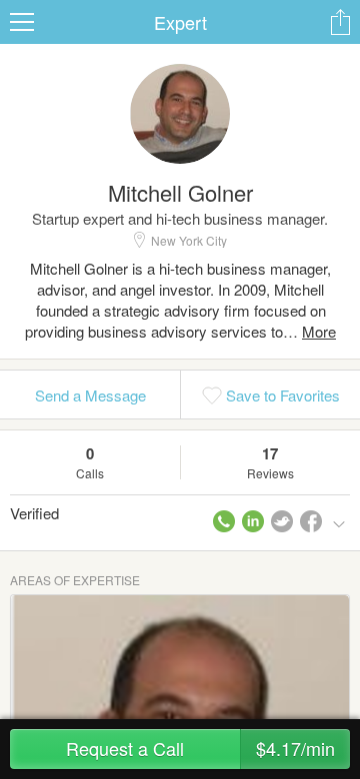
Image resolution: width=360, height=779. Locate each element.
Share (340, 22)
